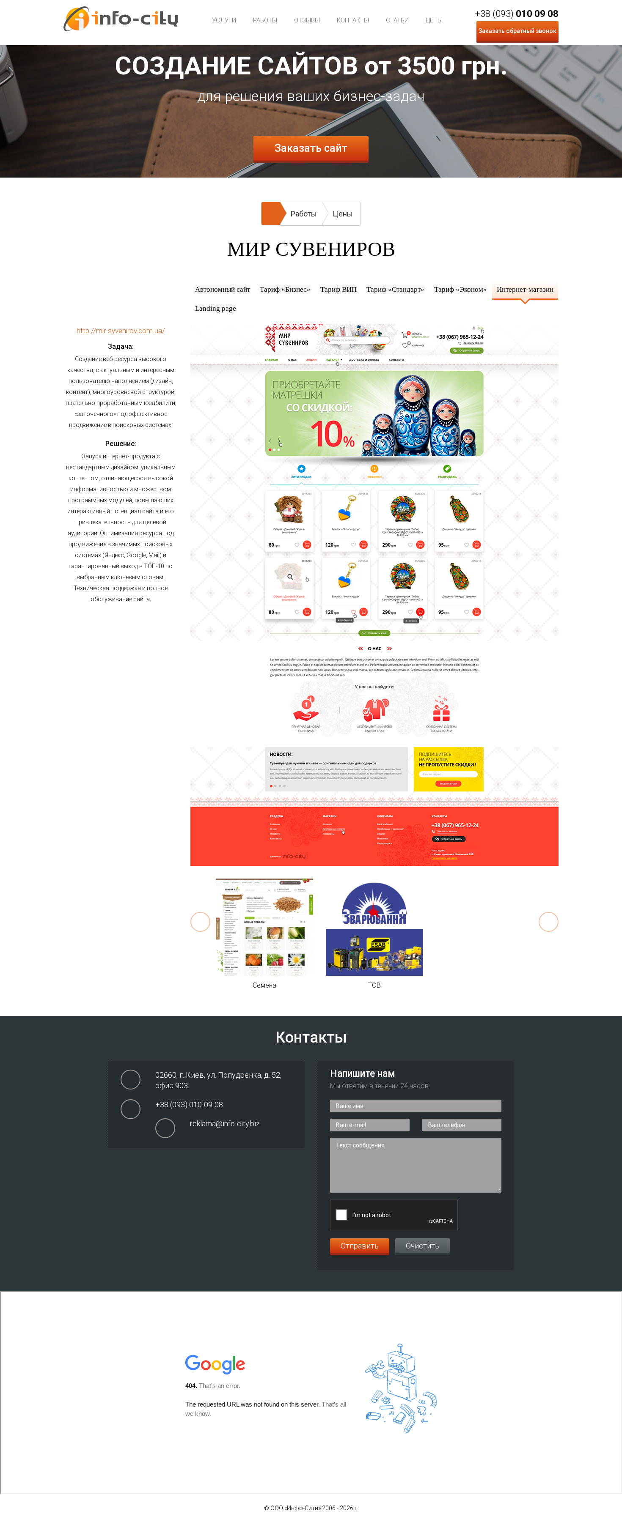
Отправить (360, 1245)
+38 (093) (517, 13)
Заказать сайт (311, 148)
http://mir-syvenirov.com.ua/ (121, 330)
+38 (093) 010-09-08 (189, 1104)
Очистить (422, 1245)
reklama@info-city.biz (225, 1123)
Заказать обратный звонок (517, 30)
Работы (265, 20)
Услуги (224, 20)
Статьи (397, 20)
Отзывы (307, 20)
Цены (434, 20)
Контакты (353, 20)
